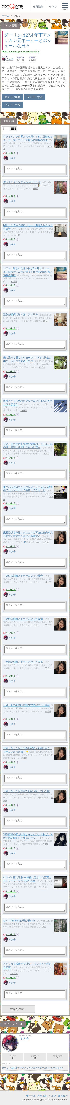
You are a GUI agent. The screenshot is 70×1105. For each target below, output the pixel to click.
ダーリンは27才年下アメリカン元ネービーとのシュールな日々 (27, 40)
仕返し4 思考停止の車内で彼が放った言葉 (26, 705)
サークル (31, 1095)
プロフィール (12, 104)
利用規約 (42, 1095)
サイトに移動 (12, 97)
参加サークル (57, 1057)
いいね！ (11, 153)
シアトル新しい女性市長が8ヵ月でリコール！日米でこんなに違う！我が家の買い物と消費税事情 (28, 272)
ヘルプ (52, 1095)
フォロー (12, 1057)
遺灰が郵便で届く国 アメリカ (20, 314)
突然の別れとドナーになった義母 (23, 575)
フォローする (34, 97)
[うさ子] (5, 158)
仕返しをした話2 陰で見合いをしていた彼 (26, 791)
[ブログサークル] (12, 6)
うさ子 (9, 59)
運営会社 (63, 1095)
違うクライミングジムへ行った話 (21, 182)
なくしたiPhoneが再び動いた (19, 920)
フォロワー (35, 1057)
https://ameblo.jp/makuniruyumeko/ (21, 51)
